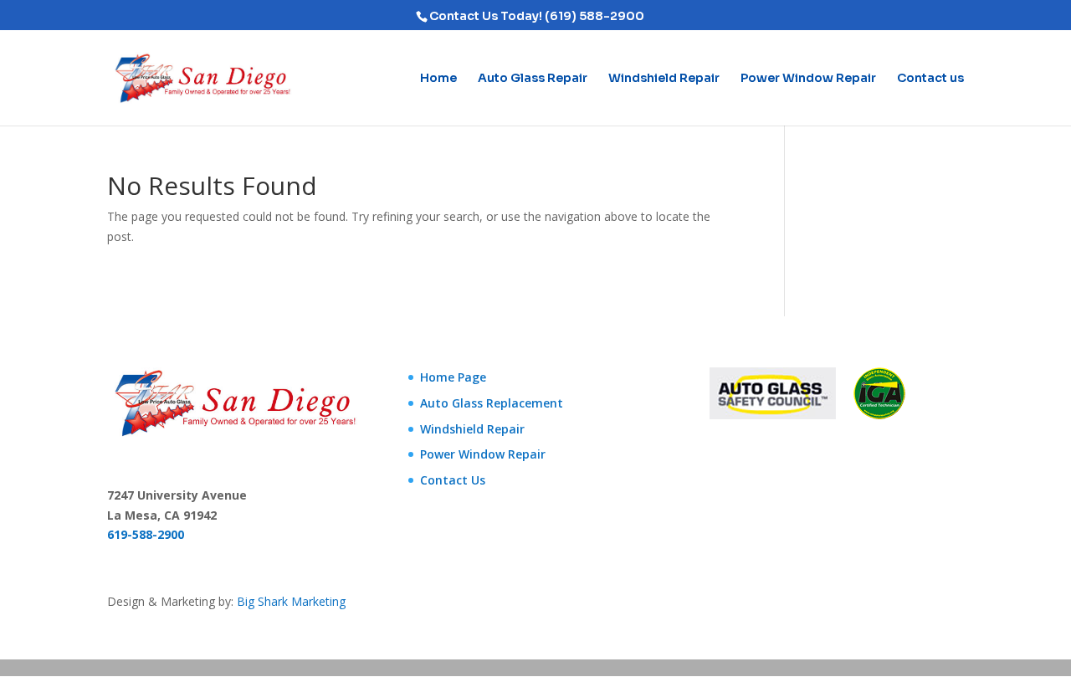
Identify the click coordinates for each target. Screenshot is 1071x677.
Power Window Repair (808, 78)
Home (438, 78)
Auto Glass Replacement (491, 403)
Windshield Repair (664, 78)
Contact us (930, 78)
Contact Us (452, 480)
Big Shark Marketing (291, 601)
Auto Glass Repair (532, 78)
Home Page (453, 377)
